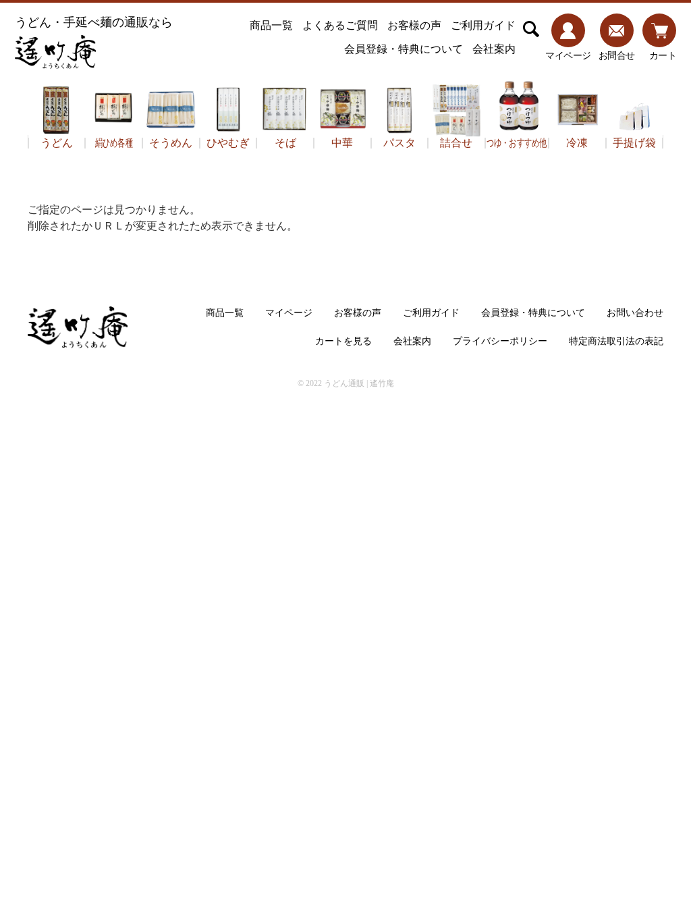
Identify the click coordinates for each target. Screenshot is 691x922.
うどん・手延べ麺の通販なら (94, 22)
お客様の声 (414, 25)
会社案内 (494, 49)
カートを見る (343, 341)
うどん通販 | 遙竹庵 (359, 383)
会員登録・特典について (403, 49)
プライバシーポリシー (500, 341)
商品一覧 (271, 25)
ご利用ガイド (483, 25)
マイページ (288, 313)
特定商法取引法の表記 (616, 341)
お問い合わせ (635, 313)
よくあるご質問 (340, 25)
